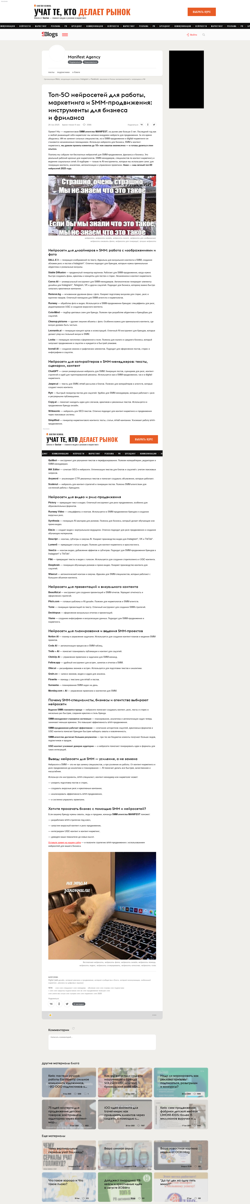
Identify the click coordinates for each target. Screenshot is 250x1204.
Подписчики (63, 72)
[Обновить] (73, 1028)
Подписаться (75, 62)
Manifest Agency (84, 57)
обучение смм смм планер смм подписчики (106, 987)
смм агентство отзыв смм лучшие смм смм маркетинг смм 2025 (75, 993)
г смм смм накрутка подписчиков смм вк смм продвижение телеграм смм (79, 990)
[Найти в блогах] (203, 35)
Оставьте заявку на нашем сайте (64, 842)
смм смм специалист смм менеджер (70, 987)
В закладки (79, 1004)
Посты (51, 72)
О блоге (76, 72)
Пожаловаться (90, 62)
